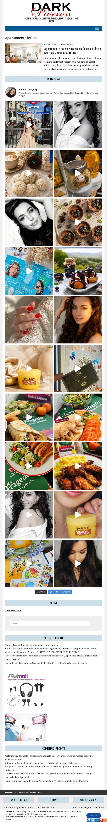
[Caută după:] (50, 623)
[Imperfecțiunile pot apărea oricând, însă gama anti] (29, 271)
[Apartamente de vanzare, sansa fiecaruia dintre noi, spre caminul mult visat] (23, 61)
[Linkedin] (97, 819)
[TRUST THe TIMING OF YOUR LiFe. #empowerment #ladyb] (78, 124)
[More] (105, 819)
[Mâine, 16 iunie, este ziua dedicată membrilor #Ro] (78, 368)
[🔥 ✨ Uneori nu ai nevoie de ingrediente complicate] (29, 417)
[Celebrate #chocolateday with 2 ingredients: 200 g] (78, 222)
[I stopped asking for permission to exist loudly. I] (78, 563)
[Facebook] (89, 819)
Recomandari (50, 44)
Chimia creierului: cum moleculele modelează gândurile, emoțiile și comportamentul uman (50, 648)
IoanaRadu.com (46, 807)
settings (9, 819)
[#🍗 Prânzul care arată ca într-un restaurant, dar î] (78, 466)
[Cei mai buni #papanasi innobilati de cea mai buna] (78, 271)
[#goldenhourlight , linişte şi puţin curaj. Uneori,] (78, 319)
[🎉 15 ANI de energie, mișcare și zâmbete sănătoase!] (29, 563)
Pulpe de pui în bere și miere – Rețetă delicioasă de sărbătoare (48, 763)
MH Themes (38, 792)
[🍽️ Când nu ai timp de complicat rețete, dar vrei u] (29, 466)
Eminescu (10, 780)
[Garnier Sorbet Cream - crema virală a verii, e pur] (29, 368)
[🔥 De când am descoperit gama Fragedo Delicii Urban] (78, 417)
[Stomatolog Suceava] (26, 739)
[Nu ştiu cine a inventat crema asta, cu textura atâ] (78, 514)
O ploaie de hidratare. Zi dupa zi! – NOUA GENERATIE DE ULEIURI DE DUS (42, 652)
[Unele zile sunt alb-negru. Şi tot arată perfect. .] (29, 514)
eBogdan (9, 763)
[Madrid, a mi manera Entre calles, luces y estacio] (29, 124)
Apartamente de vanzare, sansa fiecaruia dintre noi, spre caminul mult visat (72, 50)
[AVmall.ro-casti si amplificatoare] (26, 705)
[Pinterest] (101, 819)
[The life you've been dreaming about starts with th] (29, 222)
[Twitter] (93, 819)
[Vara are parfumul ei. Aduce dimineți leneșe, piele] (78, 173)
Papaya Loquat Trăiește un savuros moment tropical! (32, 645)
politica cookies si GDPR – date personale (29, 814)
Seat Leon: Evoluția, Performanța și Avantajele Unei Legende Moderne (53, 780)
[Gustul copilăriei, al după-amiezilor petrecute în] (29, 173)
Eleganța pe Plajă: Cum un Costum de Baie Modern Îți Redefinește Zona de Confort (47, 662)
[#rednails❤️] (29, 319)
